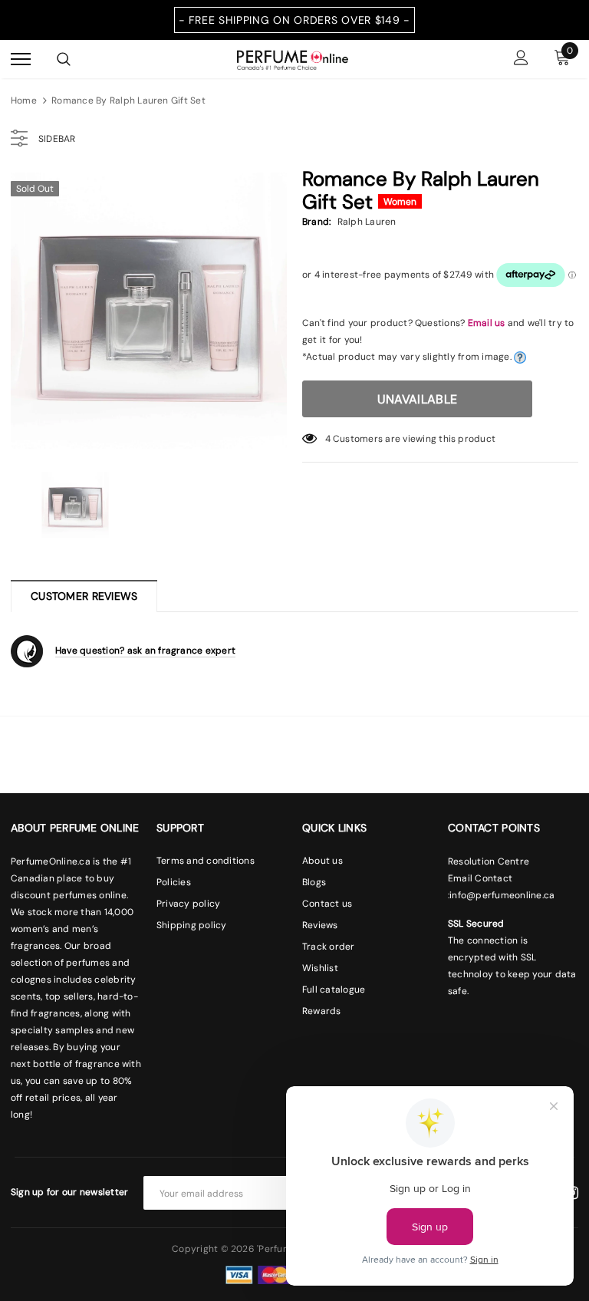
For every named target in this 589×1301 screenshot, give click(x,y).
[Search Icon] (64, 59)
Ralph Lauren (367, 222)
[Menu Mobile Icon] (21, 59)
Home (24, 100)
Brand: (316, 222)
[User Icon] (521, 59)
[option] (149, 311)
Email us (486, 323)
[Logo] (292, 58)
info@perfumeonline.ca (501, 895)
